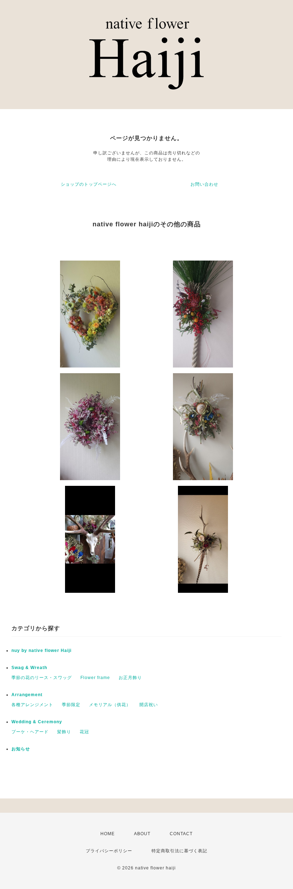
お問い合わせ (204, 184)
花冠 (84, 731)
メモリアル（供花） (110, 704)
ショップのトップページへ (88, 184)
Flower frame (95, 677)
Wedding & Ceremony (36, 721)
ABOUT (142, 833)
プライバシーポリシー (109, 850)
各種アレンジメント (32, 704)
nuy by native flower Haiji (41, 650)
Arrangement (27, 694)
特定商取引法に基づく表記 (179, 850)
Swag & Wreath (29, 667)
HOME (107, 833)
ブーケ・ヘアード (30, 731)
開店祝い (148, 704)
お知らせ (20, 748)
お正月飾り (130, 677)
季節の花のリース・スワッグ (41, 677)
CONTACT (181, 833)
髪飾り (64, 731)
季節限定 (71, 704)
